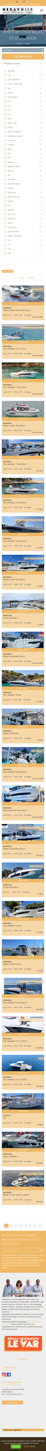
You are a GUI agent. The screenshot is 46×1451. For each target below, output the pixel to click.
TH (25, 240)
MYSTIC (25, 171)
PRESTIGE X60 (25, 197)
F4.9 (25, 105)
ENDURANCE (25, 97)
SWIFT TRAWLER (25, 236)
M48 (25, 149)
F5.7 (25, 110)
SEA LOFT (25, 214)
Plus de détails (29, 1446)
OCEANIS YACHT (25, 184)
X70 (25, 253)
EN (27, 1)
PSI (25, 205)
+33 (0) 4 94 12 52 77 (13, 4)
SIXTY (25, 223)
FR (20, 1)
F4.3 (25, 101)
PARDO (25, 188)
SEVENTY (25, 218)
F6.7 (25, 114)
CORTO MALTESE (25, 84)
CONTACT (24, 4)
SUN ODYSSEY (25, 231)
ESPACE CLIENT (35, 4)
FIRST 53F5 (25, 123)
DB (25, 88)
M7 (25, 158)
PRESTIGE (25, 192)
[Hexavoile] (17, 8)
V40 (25, 249)
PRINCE (25, 201)
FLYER (25, 127)
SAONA (25, 210)
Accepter (15, 1446)
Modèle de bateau (12, 63)
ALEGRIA (25, 71)
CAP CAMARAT (25, 79)
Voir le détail (23, 304)
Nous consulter (37, 317)
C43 (25, 75)
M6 (25, 153)
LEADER (25, 145)
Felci (25, 119)
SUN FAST (25, 227)
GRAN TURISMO (25, 132)
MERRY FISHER (25, 166)
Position (31, 278)
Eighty (25, 92)
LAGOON (25, 140)
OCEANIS (25, 179)
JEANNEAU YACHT (25, 136)
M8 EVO (25, 162)
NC (25, 175)
